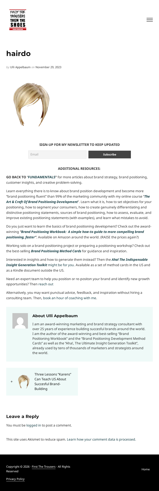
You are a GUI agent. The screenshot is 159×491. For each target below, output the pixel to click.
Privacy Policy (15, 479)
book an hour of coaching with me (69, 298)
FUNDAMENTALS (41, 177)
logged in (33, 425)
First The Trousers (43, 466)
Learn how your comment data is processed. (101, 439)
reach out (45, 284)
